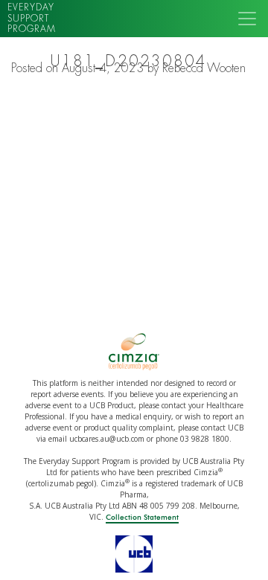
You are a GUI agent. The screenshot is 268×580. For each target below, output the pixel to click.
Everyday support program (31, 18)
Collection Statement (142, 517)
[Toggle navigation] (247, 18)
